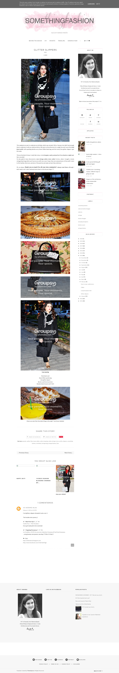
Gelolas (58, 159)
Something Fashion (84, 90)
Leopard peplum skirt (86, 290)
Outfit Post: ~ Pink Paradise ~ (31, 523)
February (83, 281)
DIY (46, 41)
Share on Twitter (51, 436)
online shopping (44, 441)
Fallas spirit (61, 494)
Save (62, 436)
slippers (65, 441)
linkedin (98, 124)
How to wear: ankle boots (87, 284)
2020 (81, 238)
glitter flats (30, 441)
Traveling (61, 41)
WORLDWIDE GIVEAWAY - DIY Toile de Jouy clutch (89, 595)
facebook (90, 124)
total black (38, 443)
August (83, 267)
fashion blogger (82, 218)
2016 (81, 248)
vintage (80, 215)
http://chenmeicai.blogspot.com (32, 540)
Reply (72, 545)
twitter (90, 117)
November (84, 260)
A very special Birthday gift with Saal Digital (93, 163)
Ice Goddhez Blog (30, 507)
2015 (81, 250)
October (83, 262)
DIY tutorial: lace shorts (88, 607)
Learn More (91, 4)
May (82, 274)
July (82, 269)
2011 (81, 301)
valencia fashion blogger (84, 208)
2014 (81, 253)
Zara (58, 443)
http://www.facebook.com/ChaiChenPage (35, 542)
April (82, 277)
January (83, 296)
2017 (81, 246)
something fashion (83, 205)
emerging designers (83, 221)
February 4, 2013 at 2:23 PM (30, 510)
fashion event (81, 225)
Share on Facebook (34, 436)
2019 (81, 241)
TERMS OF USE (55, 664)
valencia (80, 212)
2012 (81, 298)
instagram (82, 117)
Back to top (97, 671)
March (82, 279)
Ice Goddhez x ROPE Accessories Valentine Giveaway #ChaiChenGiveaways (44, 532)
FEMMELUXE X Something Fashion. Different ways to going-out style (93, 171)
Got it (98, 4)
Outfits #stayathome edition (93, 142)
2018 (81, 243)
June (82, 272)
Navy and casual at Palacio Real (83, 601)
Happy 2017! (21, 478)
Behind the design (35, 41)
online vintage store (53, 441)
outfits (61, 441)
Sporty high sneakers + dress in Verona (93, 155)
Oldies (82, 287)
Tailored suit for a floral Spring (83, 604)
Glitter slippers (85, 293)
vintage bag (45, 443)
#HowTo (52, 41)
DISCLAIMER (76, 664)
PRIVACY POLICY (43, 664)
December (84, 257)
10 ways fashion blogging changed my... (43, 480)
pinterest (98, 117)
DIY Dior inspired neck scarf (83, 598)
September (84, 265)
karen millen (37, 441)
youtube (82, 124)
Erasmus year (72, 41)
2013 (81, 255)
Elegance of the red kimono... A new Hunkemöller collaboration (93, 181)
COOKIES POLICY (66, 664)
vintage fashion (52, 443)
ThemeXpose (30, 670)
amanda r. (24, 441)
